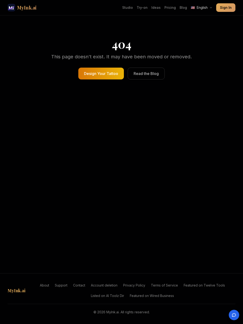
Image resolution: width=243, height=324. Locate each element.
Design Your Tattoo (101, 73)
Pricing (170, 7)
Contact (79, 285)
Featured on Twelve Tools (204, 285)
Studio (127, 7)
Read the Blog (146, 73)
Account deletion (104, 285)
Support (61, 285)
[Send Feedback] (234, 315)
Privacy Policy (134, 285)
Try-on (142, 7)
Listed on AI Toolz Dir (107, 296)
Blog (183, 7)
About (44, 285)
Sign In (226, 7)
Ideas (156, 7)
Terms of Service (164, 285)
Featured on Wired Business (152, 296)
